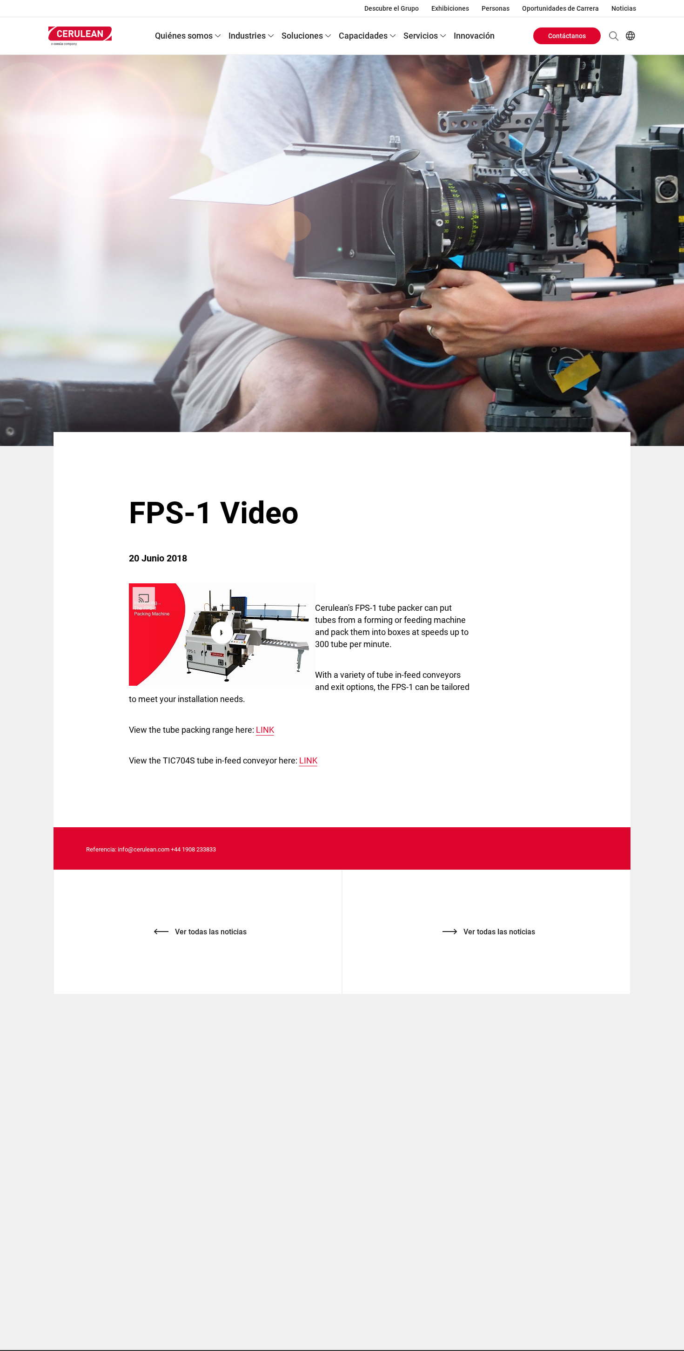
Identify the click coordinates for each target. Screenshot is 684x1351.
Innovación (474, 36)
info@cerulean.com (143, 849)
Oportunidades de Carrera (560, 8)
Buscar (613, 35)
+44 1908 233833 (193, 849)
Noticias (623, 8)
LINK (265, 730)
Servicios (420, 36)
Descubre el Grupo (391, 8)
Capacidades (363, 36)
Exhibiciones (450, 8)
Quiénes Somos (184, 36)
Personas (496, 8)
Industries (247, 36)
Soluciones (302, 36)
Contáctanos (567, 36)
